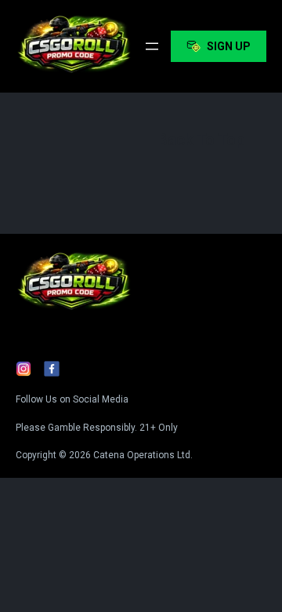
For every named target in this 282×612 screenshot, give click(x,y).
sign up (229, 46)
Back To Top (200, 139)
